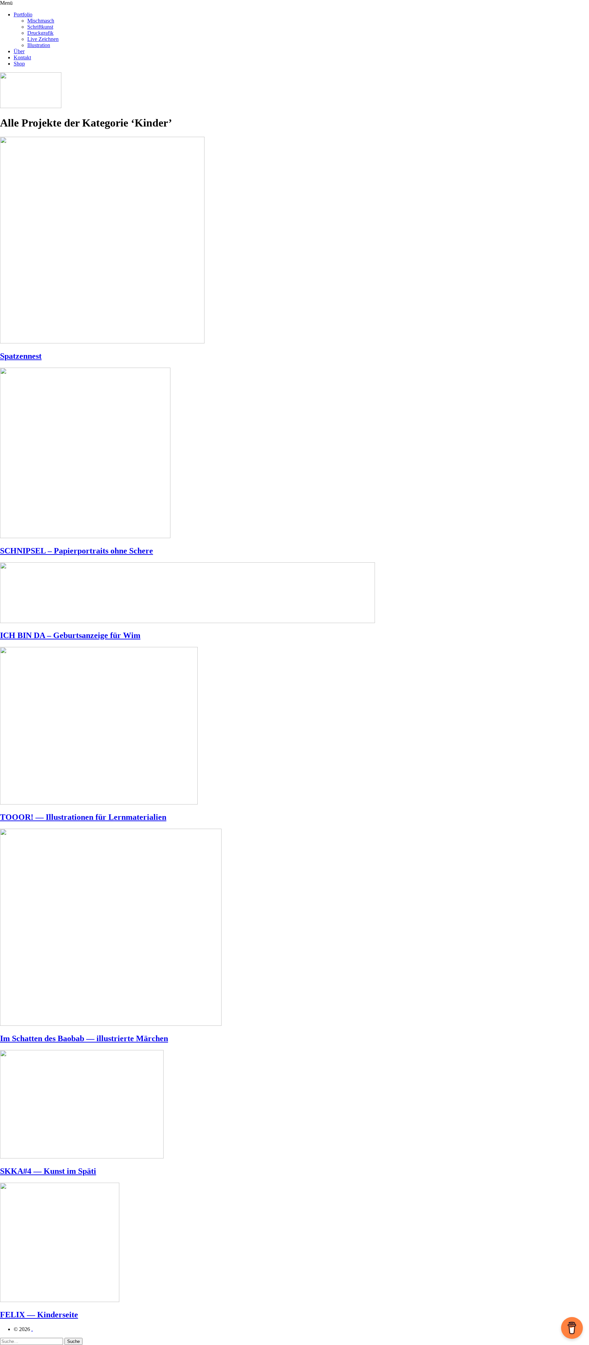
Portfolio (23, 14)
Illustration (38, 45)
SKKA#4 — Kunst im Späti (48, 1171)
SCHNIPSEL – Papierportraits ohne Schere (76, 550)
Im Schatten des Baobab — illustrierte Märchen (84, 1038)
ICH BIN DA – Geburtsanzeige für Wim (70, 635)
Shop (19, 63)
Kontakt (22, 57)
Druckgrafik (40, 33)
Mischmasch (40, 21)
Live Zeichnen (43, 39)
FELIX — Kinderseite (39, 1314)
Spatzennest (21, 356)
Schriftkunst (40, 27)
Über (19, 51)
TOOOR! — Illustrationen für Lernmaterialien (83, 817)
